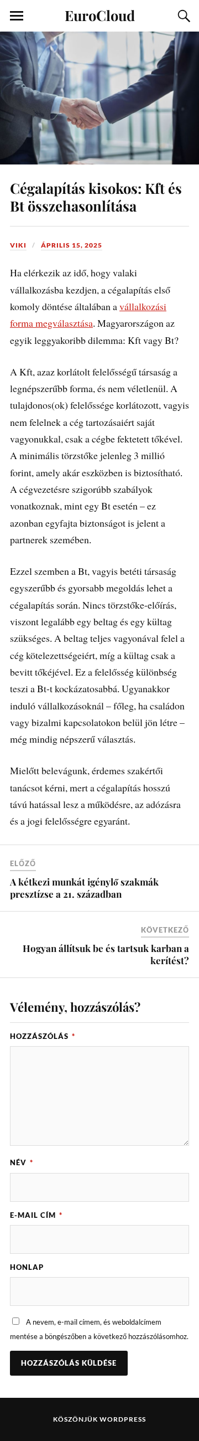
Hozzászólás (42, 1036)
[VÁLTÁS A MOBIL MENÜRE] (16, 16)
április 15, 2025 (71, 245)
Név (21, 1162)
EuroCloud (100, 15)
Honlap (27, 1267)
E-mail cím (36, 1215)
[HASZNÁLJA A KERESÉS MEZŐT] (182, 16)
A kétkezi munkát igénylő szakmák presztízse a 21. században (84, 888)
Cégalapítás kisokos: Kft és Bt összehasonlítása (96, 196)
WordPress (123, 1419)
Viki (18, 245)
